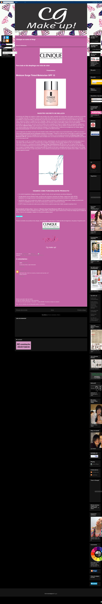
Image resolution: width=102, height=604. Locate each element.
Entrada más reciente (21, 310)
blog (91, 465)
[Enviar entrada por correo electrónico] (38, 253)
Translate (8, 55)
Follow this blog (95, 134)
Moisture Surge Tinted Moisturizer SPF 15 (34, 255)
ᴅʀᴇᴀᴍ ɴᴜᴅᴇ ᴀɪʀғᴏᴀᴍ (93, 315)
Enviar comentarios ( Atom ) (54, 314)
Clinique (22, 255)
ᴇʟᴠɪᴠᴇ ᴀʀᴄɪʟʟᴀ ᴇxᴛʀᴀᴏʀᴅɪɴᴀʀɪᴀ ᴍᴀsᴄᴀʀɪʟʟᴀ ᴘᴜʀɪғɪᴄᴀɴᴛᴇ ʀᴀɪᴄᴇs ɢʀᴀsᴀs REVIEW (94, 305)
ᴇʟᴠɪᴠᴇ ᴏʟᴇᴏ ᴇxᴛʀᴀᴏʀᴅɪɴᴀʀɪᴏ (94, 298)
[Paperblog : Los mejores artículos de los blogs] (94, 457)
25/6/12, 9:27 (27, 271)
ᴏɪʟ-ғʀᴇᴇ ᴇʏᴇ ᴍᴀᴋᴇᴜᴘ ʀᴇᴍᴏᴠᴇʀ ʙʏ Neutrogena (95, 319)
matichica (22, 271)
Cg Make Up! (93, 41)
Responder (22, 266)
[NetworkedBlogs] (95, 133)
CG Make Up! (95, 472)
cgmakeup (94, 474)
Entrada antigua (82, 310)
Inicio (52, 310)
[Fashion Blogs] (95, 464)
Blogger (55, 593)
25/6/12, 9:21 (25, 262)
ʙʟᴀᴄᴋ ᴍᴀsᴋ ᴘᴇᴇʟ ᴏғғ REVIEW (94, 311)
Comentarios (96, 101)
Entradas (95, 99)
